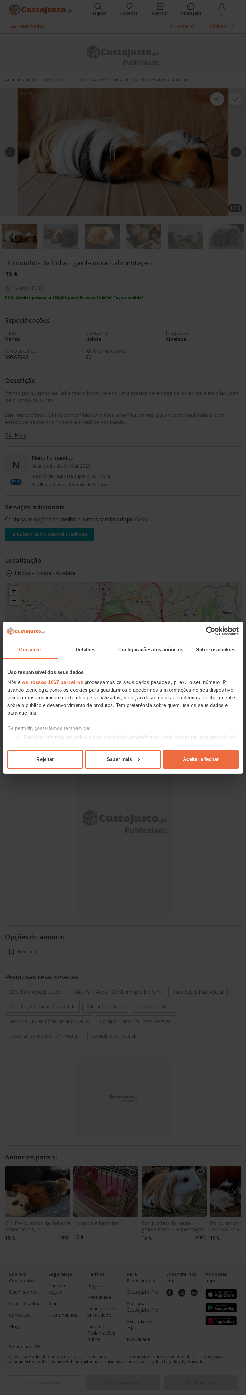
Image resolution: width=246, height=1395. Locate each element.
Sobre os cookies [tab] (215, 649)
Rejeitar (45, 759)
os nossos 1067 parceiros (52, 682)
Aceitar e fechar (201, 759)
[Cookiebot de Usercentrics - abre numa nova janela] (211, 631)
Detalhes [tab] (85, 649)
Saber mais (119, 759)
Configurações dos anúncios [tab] (151, 649)
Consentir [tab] (30, 649)
